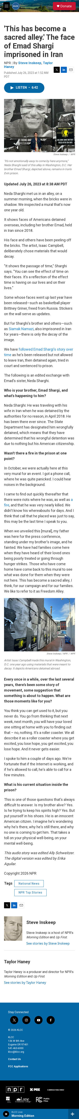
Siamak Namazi (21, 329)
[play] (6, 1114)
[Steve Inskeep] (13, 928)
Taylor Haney (17, 961)
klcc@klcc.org (16, 1051)
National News (29, 883)
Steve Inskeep (29, 63)
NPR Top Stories (30, 892)
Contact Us (14, 1059)
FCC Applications (18, 1066)
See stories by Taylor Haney (25, 982)
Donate (66, 6)
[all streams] (73, 1114)
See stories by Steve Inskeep (48, 943)
